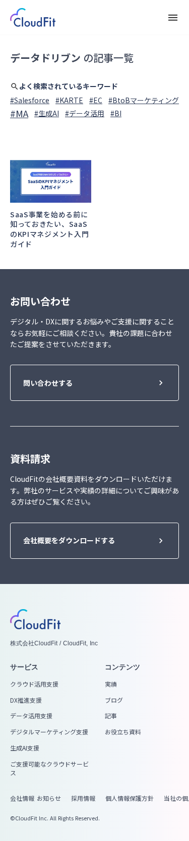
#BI (115, 113)
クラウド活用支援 (34, 684)
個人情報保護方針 (129, 798)
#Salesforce (29, 100)
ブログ (114, 700)
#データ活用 (84, 113)
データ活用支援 (31, 716)
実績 (111, 684)
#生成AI (46, 113)
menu (173, 18)
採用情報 (83, 798)
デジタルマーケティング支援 (49, 732)
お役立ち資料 (123, 732)
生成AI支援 (24, 748)
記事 (111, 716)
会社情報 (22, 798)
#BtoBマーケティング (143, 100)
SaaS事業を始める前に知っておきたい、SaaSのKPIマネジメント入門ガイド (49, 229)
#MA (19, 113)
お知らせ (49, 798)
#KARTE (69, 100)
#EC (95, 100)
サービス (24, 667)
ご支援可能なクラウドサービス (49, 768)
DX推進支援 (26, 700)
